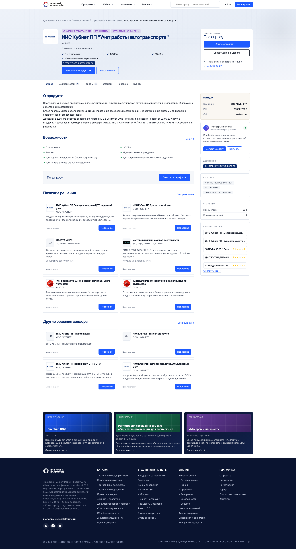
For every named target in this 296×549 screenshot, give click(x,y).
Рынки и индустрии (149, 513)
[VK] (53, 526)
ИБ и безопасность (108, 513)
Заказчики (144, 480)
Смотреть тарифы (175, 177)
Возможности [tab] (68, 83)
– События (184, 503)
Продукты (87, 4)
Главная (50, 20)
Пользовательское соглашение (223, 541)
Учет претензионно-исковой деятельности (156, 240)
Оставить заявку (215, 149)
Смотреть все (185, 194)
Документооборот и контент (113, 503)
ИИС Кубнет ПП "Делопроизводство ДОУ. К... (225, 232)
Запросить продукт (78, 70)
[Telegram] (46, 526)
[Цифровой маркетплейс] (66, 471)
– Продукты (185, 489)
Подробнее (107, 228)
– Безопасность (187, 498)
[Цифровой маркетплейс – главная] (53, 4)
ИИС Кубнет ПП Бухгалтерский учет (152, 205)
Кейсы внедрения (148, 484)
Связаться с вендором (227, 52)
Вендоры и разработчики (152, 475)
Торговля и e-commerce (111, 484)
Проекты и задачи (107, 494)
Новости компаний (189, 508)
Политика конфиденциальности (178, 541)
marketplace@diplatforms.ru (59, 519)
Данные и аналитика (108, 498)
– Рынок (183, 484)
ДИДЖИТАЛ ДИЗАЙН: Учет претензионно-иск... (218, 257)
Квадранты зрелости (190, 522)
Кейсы (106, 4)
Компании (126, 4)
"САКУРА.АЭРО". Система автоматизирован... (218, 249)
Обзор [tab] (49, 83)
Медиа (146, 4)
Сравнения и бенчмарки (192, 517)
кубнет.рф (241, 114)
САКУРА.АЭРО (64, 240)
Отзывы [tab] (107, 83)
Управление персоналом (111, 489)
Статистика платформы (233, 494)
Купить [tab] (137, 83)
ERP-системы (81, 20)
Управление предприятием (112, 475)
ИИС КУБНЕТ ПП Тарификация (73, 333)
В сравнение (107, 70)
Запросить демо (227, 44)
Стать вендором (147, 517)
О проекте (225, 475)
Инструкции (226, 480)
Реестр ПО (144, 508)
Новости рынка (187, 475)
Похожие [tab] (122, 83)
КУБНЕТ (66, 43)
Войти (227, 4)
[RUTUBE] (60, 526)
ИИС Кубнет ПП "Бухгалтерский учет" (225, 241)
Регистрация (244, 4)
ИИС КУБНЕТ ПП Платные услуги (151, 333)
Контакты (234, 149)
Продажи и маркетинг (109, 480)
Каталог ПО (64, 20)
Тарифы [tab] (90, 83)
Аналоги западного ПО (110, 517)
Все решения (186, 322)
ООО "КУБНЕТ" (238, 104)
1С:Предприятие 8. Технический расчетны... (218, 265)
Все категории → (107, 522)
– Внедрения (186, 494)
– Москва (143, 494)
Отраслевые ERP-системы (107, 20)
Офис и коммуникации (110, 508)
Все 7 (190, 138)
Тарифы (224, 489)
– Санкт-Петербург (149, 498)
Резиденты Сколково (150, 503)
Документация (214, 65)
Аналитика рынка (188, 513)
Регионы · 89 (145, 489)
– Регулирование (188, 480)
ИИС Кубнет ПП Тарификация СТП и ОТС (78, 363)
